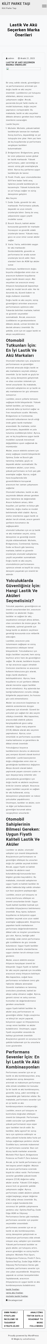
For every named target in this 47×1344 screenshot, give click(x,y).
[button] (44, 6)
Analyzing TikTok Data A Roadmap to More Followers (35, 1319)
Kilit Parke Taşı (16, 4)
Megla (17, 1339)
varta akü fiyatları (14, 1293)
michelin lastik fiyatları (17, 1296)
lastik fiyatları (12, 1289)
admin (11, 58)
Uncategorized (15, 1300)
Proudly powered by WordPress (23, 1335)
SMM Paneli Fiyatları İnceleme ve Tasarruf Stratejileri (11, 1319)
